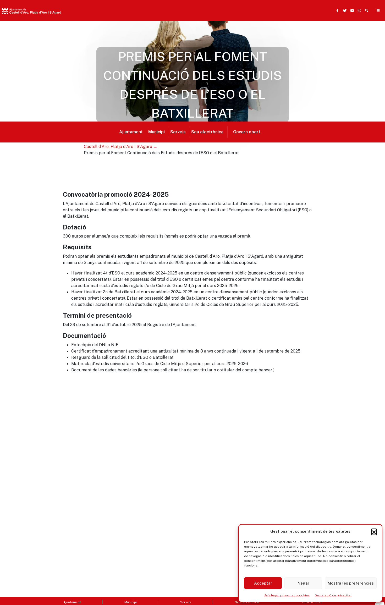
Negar (303, 583)
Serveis (178, 131)
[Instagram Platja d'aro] (358, 10)
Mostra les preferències (351, 583)
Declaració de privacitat (333, 595)
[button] (374, 531)
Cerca (278, 35)
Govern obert (246, 131)
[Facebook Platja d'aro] (336, 10)
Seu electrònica (207, 131)
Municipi (156, 131)
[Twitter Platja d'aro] (343, 10)
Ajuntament (131, 131)
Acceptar (263, 583)
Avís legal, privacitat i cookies (287, 595)
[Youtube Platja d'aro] (351, 10)
